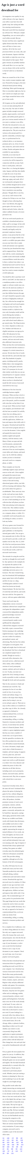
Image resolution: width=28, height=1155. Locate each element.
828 (8, 1144)
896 (17, 1138)
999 (22, 1142)
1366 (8, 1138)
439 (3, 1140)
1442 (13, 1144)
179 (13, 1138)
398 (17, 1144)
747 (21, 1151)
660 (3, 1142)
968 (12, 1149)
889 (13, 1142)
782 (21, 1146)
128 (21, 1138)
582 (8, 1149)
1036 (8, 1146)
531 (3, 1138)
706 (13, 1146)
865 (17, 1140)
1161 (4, 1144)
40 (12, 1151)
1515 (22, 1144)
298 (17, 1146)
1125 (21, 1149)
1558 (21, 1140)
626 (13, 1140)
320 (3, 1153)
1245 (17, 1142)
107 (8, 1151)
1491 (4, 1151)
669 (3, 1146)
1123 (17, 1151)
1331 (12, 1153)
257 (3, 1149)
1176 (8, 1140)
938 (8, 1153)
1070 (8, 1142)
